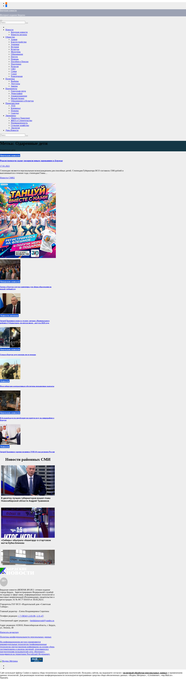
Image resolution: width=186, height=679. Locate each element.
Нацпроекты (11, 88)
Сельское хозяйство (20, 125)
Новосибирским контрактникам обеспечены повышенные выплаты (27, 386)
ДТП (13, 106)
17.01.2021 (5, 166)
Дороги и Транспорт (20, 118)
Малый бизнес (17, 98)
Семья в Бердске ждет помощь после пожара (18, 355)
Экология (15, 128)
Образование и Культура (22, 101)
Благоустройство (19, 42)
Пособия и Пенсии (19, 61)
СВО (13, 69)
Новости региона (19, 34)
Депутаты (15, 83)
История (15, 47)
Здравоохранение (19, 96)
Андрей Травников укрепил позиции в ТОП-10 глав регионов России (27, 452)
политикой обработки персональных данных (145, 673)
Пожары (15, 110)
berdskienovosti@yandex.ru (42, 620)
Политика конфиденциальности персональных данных (25, 637)
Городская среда (18, 91)
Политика (10, 79)
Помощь (15, 59)
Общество (10, 37)
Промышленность (19, 123)
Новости (9, 29)
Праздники (16, 64)
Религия (15, 66)
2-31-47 (39, 616)
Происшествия (12, 103)
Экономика (10, 115)
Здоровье (15, 44)
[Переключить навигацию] (1, 20)
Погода (14, 56)
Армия (14, 39)
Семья (14, 71)
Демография (16, 93)
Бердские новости (8, 10)
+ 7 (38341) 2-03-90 (26, 616)
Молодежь (16, 52)
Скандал (15, 113)
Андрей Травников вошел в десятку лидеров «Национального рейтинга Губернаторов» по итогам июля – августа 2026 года (25, 322)
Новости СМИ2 (7, 178)
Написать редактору (9, 632)
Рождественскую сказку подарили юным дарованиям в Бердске (31, 161)
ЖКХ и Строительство (21, 120)
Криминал (16, 108)
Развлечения (16, 76)
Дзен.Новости (12, 130)
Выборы (15, 81)
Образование (17, 54)
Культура (15, 49)
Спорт (14, 74)
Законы (14, 86)
